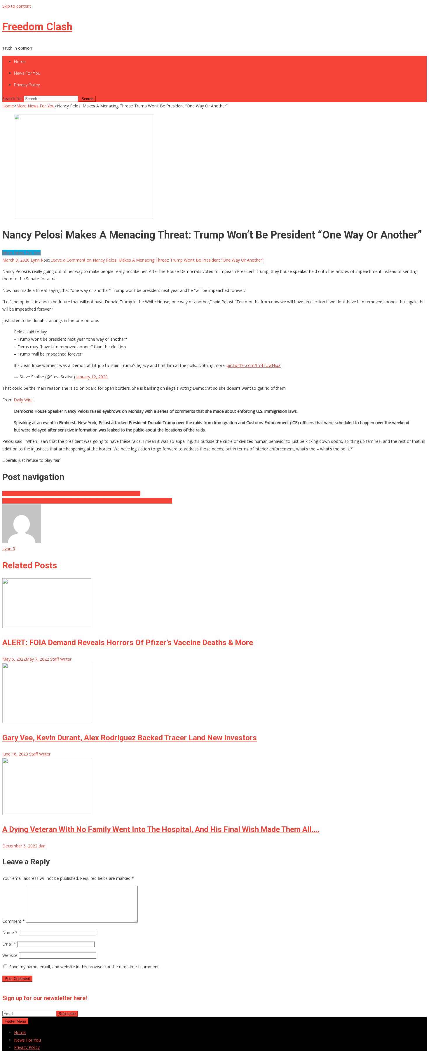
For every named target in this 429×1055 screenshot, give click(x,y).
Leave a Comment (157, 260)
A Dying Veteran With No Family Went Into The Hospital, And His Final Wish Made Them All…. (160, 829)
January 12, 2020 (92, 376)
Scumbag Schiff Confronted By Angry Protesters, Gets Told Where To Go (71, 493)
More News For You (21, 252)
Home (19, 61)
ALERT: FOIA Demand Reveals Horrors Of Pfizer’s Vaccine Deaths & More (127, 642)
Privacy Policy (27, 85)
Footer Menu (15, 1021)
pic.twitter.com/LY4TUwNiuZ (254, 365)
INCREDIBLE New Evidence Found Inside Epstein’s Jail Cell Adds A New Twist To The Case (87, 501)
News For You (27, 73)
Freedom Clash (37, 27)
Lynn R (37, 260)
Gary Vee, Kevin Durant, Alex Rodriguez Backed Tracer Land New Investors (129, 737)
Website (10, 955)
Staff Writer (61, 659)
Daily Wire (23, 400)
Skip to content (16, 6)
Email (9, 944)
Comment (13, 921)
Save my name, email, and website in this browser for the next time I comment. (84, 966)
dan (42, 846)
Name (10, 932)
